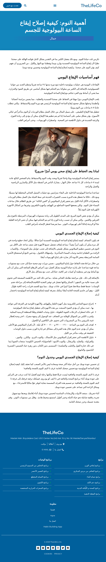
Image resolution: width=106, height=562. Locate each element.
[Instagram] (58, 548)
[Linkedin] (53, 548)
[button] (55, 5)
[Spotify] (38, 548)
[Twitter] (63, 548)
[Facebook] (68, 548)
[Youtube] (48, 548)
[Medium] (43, 548)
